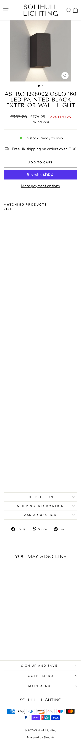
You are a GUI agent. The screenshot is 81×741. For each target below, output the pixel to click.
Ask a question (40, 515)
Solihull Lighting (40, 10)
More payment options (40, 185)
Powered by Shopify (40, 737)
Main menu (39, 686)
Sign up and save (39, 666)
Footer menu (39, 676)
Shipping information (40, 506)
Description (40, 497)
